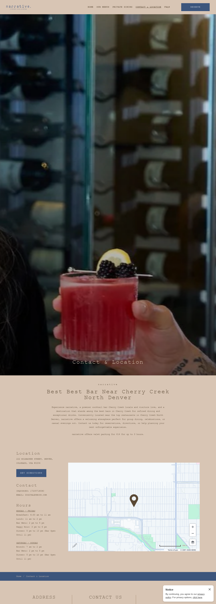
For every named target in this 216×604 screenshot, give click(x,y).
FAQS (167, 7)
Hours (23, 505)
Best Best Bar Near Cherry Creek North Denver (108, 395)
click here (197, 597)
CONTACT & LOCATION (148, 7)
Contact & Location (108, 362)
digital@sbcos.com (36, 495)
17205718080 (37, 491)
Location (28, 453)
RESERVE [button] (196, 7)
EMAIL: (20, 495)
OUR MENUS (103, 7)
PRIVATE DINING (123, 7)
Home (18, 576)
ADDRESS (44, 597)
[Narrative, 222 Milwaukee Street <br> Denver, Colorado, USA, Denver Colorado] (18, 7)
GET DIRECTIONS (31, 473)
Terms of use (173, 550)
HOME (90, 7)
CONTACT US (105, 597)
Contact (26, 485)
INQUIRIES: (22, 491)
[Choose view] (193, 542)
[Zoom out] (193, 533)
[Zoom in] (193, 527)
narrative (108, 384)
